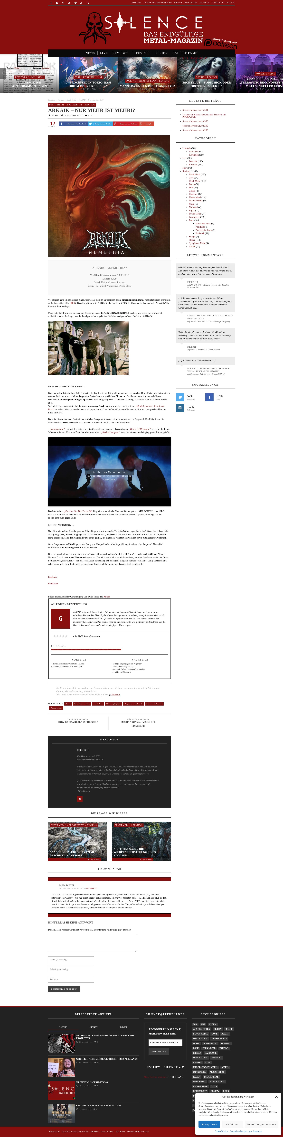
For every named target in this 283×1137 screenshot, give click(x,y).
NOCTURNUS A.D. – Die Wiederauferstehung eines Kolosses (135, 852)
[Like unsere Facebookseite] (209, 397)
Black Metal (194, 174)
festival (226, 1043)
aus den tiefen (201, 1029)
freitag (223, 1048)
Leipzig (197, 1062)
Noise (191, 204)
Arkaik (107, 597)
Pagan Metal (211, 1077)
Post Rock (200, 227)
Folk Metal (209, 1048)
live (207, 1062)
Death (224, 1034)
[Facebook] (51, 3)
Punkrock (200, 233)
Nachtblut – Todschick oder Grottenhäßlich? (206, 84)
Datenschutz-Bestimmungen (241, 1131)
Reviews (164, 81)
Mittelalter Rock (145, 81)
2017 (203, 1024)
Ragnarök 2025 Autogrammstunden (29, 84)
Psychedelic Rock (204, 230)
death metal (200, 1038)
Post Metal (199, 1082)
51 (98, 1062)
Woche (63, 1027)
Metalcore (199, 1072)
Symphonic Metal (197, 243)
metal (225, 1067)
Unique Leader (56, 708)
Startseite (51, 100)
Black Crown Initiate (82, 704)
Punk (214, 1086)
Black (229, 1029)
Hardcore (193, 194)
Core (77, 77)
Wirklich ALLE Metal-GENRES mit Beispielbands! (107, 1059)
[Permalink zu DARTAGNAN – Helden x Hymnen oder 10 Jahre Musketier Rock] (182, 283)
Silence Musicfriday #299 (195, 126)
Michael (191, 347)
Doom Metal (210, 1043)
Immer (124, 1027)
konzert (216, 1058)
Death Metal (71, 100)
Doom (192, 184)
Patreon (115, 694)
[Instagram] (57, 3)
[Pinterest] (63, 3)
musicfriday (217, 1072)
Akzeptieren (209, 1124)
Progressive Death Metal (134, 704)
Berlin (218, 1029)
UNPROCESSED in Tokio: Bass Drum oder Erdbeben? (89, 84)
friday (197, 1053)
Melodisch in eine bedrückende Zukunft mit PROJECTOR (204, 115)
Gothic (200, 77)
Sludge (192, 236)
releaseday (200, 1091)
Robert (55, 115)
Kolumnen (194, 155)
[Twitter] (75, 3)
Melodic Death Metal (205, 1067)
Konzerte (89, 77)
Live (32, 77)
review (215, 1091)
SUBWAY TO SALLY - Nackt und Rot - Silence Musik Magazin (210, 317)
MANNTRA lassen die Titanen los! (147, 86)
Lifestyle (186, 148)
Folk (129, 81)
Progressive (75, 105)
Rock (191, 220)
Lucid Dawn (98, 704)
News (41, 77)
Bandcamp (53, 583)
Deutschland (219, 1038)
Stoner (192, 240)
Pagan (192, 210)
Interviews (194, 151)
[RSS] (69, 3)
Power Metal (195, 214)
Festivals (21, 77)
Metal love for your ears (155, 1077)
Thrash (192, 246)
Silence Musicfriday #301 (195, 110)
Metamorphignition (113, 704)
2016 (195, 1024)
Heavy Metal (195, 197)
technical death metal (154, 704)
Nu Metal (193, 207)
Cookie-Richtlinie (221, 1131)
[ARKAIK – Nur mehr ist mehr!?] (109, 196)
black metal (200, 1034)
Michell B (192, 282)
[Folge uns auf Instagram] (180, 408)
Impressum (257, 1131)
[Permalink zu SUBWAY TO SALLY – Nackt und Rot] (182, 348)
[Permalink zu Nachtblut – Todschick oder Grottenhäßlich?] (182, 370)
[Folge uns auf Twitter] (180, 397)
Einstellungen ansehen (261, 1124)
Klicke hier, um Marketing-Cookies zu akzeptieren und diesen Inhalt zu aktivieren (110, 473)
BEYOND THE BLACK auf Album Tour (98, 1105)
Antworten (91, 888)
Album (212, 1024)
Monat (93, 1027)
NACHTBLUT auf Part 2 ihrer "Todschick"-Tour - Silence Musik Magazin (209, 370)
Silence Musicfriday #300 (195, 121)
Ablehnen (232, 1124)
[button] (276, 1096)
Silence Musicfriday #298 (195, 130)
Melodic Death (196, 200)
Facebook (52, 577)
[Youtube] (81, 3)
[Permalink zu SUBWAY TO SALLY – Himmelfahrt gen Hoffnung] (182, 317)
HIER (72, 303)
